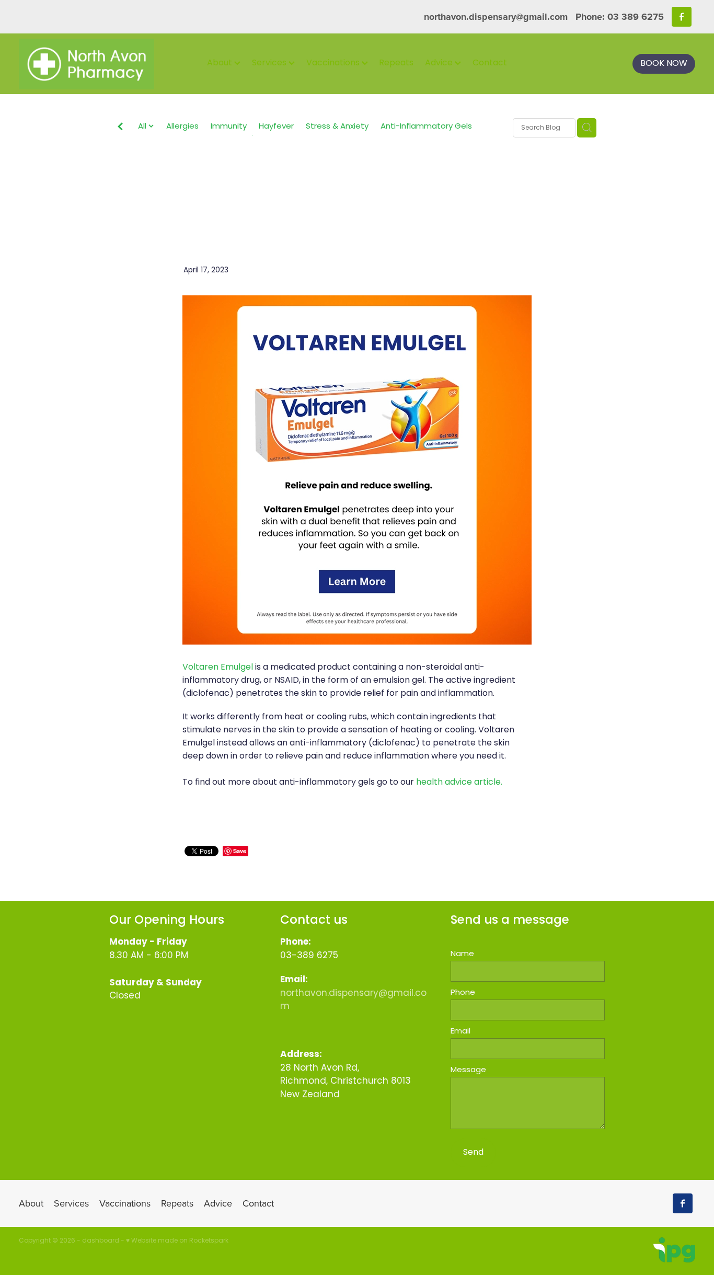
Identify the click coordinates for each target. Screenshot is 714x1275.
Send (473, 1152)
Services (270, 63)
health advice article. (459, 782)
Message (468, 1070)
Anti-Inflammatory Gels (426, 127)
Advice (440, 63)
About (220, 63)
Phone (463, 993)
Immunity (229, 127)
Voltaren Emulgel (217, 667)
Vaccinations (334, 63)
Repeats (396, 63)
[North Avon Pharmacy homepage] (86, 64)
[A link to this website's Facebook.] (682, 17)
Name (462, 954)
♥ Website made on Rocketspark (177, 1241)
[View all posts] (120, 128)
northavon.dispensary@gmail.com (496, 17)
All (143, 126)
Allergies (182, 127)
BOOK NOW (663, 64)
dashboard (100, 1241)
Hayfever (276, 127)
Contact (490, 63)
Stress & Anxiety (337, 127)
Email (460, 1032)
